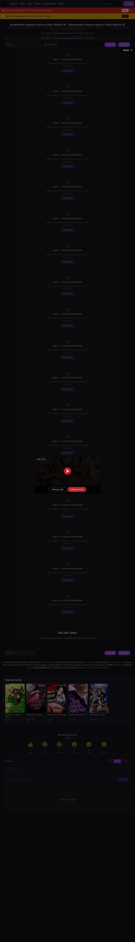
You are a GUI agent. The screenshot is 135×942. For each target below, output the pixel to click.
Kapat (126, 50)
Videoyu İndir (76, 489)
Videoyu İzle (58, 489)
